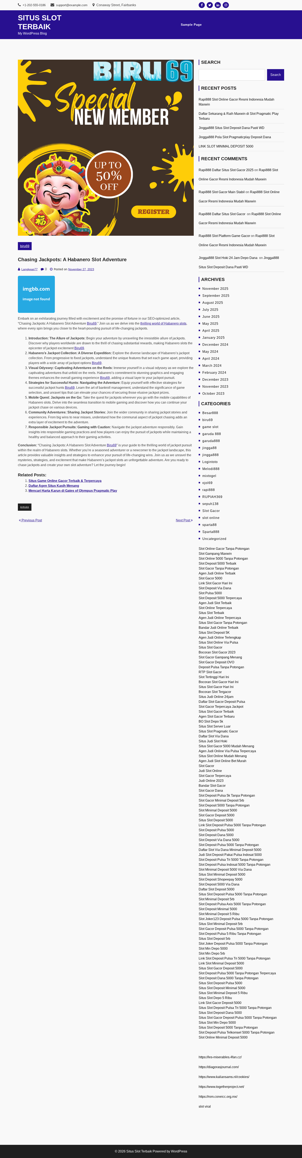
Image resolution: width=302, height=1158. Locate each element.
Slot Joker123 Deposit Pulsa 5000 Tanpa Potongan (236, 919)
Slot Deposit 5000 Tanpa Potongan (224, 805)
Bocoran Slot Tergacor (215, 692)
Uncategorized (214, 539)
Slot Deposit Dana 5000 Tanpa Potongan (228, 978)
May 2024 (210, 351)
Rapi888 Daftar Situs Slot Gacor (222, 214)
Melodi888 (211, 469)
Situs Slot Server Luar (215, 726)
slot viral (205, 1106)
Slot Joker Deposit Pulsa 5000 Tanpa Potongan (233, 943)
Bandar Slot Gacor (212, 785)
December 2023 (215, 379)
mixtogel (209, 476)
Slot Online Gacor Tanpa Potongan (224, 548)
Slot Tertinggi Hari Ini (214, 677)
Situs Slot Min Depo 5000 (217, 1022)
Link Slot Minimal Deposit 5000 (221, 963)
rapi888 (208, 490)
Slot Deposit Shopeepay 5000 (220, 879)
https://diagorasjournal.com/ (219, 1067)
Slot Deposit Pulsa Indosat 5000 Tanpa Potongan (234, 864)
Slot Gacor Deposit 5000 (216, 815)
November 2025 (215, 288)
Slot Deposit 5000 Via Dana (219, 884)
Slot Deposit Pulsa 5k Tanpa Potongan (227, 795)
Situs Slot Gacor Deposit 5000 (221, 968)
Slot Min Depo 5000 (213, 948)
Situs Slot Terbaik (211, 613)
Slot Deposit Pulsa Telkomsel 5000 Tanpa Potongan (236, 1032)
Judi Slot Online (210, 771)
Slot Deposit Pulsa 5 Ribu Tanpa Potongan (230, 933)
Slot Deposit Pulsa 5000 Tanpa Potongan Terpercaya (237, 973)
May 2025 (210, 323)
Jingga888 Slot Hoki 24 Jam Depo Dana (228, 258)
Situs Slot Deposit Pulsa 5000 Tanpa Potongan (233, 894)
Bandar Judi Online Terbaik (218, 627)
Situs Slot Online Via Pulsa (218, 642)
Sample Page (191, 24)
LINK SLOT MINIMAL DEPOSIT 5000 (226, 146)
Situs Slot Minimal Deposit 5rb (221, 924)
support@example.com (72, 5)
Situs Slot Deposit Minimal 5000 (222, 988)
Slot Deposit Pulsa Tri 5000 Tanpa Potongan (231, 859)
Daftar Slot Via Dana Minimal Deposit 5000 (230, 850)
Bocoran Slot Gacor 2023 (217, 652)
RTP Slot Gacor (210, 672)
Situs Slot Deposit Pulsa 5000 (220, 983)
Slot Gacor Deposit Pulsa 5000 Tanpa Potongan (234, 929)
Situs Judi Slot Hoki (213, 741)
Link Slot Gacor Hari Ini (215, 583)
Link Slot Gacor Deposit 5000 (220, 1003)
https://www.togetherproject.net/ (221, 1086)
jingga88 (209, 448)
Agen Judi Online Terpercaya (220, 618)
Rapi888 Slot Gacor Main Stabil (222, 192)
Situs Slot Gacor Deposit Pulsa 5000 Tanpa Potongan (238, 1017)
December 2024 (215, 344)
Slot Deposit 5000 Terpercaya (220, 598)
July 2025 (210, 309)
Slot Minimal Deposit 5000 (218, 810)
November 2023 (215, 386)
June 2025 (211, 316)
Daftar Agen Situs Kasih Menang (54, 485)
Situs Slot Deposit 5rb (214, 938)
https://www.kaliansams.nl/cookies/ (224, 1077)
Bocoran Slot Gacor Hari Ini (219, 682)
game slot (210, 427)
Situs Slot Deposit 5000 (216, 820)
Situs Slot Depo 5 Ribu (215, 998)
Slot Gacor (211, 511)
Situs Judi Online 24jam (216, 697)
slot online (211, 518)
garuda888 (211, 441)
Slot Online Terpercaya (215, 608)
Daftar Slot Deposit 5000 (216, 889)
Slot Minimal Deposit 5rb (216, 899)
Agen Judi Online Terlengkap (220, 637)
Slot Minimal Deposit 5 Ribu (219, 914)
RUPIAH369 (212, 497)
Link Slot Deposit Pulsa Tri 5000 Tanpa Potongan (234, 958)
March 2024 (212, 365)
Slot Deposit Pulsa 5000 (216, 830)
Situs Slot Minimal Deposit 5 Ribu (223, 993)
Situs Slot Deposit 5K (214, 632)
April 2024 (210, 358)
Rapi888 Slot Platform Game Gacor (224, 236)
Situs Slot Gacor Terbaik (216, 711)
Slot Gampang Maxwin (215, 553)
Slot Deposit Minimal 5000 (218, 909)
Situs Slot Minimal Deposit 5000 (222, 874)
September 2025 (215, 295)
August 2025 (212, 302)
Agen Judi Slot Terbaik (215, 603)
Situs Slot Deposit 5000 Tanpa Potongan (228, 1027)
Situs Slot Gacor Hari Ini (216, 687)
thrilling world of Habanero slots (163, 323)
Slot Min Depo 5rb (212, 953)
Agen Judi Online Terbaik (217, 573)
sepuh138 (210, 504)
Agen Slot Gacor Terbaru (217, 716)
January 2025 (213, 337)
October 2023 (213, 393)
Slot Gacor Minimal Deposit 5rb (221, 800)
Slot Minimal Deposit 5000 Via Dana (225, 869)
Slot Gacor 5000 (210, 578)
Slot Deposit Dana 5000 (216, 835)
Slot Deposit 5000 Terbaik (217, 563)
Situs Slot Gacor (210, 647)
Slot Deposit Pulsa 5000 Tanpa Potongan (229, 845)
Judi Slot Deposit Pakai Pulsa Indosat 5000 (230, 854)
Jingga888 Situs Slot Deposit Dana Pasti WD (231, 128)
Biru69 (92, 323)
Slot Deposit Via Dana (215, 588)
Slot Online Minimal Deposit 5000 (223, 1037)
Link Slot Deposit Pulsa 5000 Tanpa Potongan (232, 825)
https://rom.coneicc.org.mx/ (218, 1096)
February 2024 (214, 372)
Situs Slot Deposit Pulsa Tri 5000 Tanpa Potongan (235, 1007)
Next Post (183, 520)
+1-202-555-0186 (34, 5)
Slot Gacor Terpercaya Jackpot (221, 706)
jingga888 (210, 455)
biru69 (24, 246)
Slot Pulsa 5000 (210, 593)
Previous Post (31, 520)
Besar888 (210, 413)
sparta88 (209, 525)
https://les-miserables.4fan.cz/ (220, 1057)
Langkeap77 (29, 269)
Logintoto (210, 462)
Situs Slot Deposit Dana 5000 (220, 1012)
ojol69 (207, 483)
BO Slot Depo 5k (211, 721)
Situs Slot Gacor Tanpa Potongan (223, 622)
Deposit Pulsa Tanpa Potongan (221, 667)
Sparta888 (210, 532)
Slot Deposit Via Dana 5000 (219, 840)
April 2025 (210, 330)
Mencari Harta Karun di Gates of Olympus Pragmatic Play (73, 490)
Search (210, 62)
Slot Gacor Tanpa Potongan (219, 568)
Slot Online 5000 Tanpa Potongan (223, 558)
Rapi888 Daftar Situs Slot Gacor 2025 (226, 170)
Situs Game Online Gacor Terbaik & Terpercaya (65, 481)
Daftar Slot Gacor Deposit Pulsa (222, 701)
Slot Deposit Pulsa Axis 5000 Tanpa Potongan (232, 904)
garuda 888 (211, 434)
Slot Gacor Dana (211, 790)
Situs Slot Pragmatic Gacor (218, 731)
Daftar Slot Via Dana (214, 736)
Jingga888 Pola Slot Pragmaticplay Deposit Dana (235, 137)
